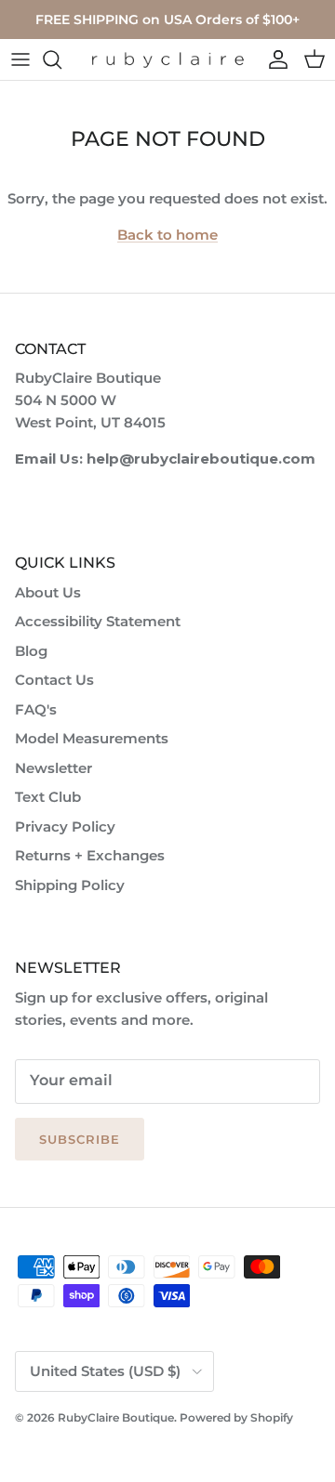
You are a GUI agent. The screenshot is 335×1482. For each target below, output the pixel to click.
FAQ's (36, 709)
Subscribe (79, 1139)
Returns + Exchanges (90, 855)
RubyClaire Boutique (116, 1417)
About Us (48, 592)
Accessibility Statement (98, 621)
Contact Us (54, 680)
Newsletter (53, 768)
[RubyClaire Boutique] (167, 60)
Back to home (167, 234)
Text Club (48, 797)
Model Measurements (91, 738)
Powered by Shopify (236, 1417)
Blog (31, 651)
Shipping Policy (70, 885)
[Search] (61, 59)
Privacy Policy (65, 826)
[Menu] (20, 59)
